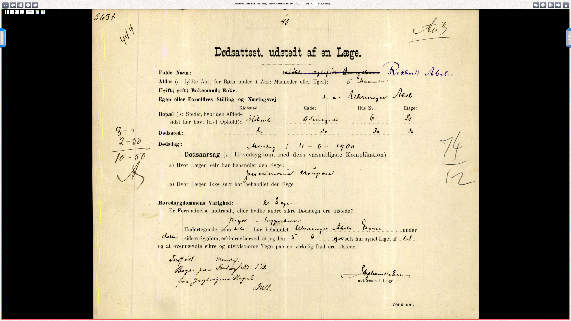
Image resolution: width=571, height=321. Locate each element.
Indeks (569, 37)
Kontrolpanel (2, 37)
